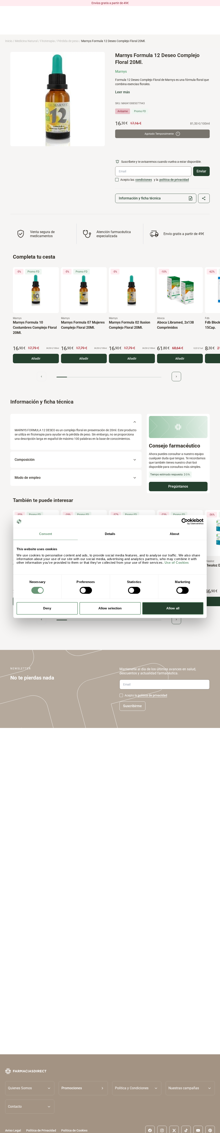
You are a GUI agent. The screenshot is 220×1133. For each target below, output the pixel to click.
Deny (47, 608)
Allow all (172, 608)
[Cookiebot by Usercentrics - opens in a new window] (184, 521)
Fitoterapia (47, 41)
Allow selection (110, 608)
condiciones (143, 179)
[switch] (86, 590)
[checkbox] (117, 179)
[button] (83, 1088)
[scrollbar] (109, 377)
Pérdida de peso (68, 41)
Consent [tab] (45, 534)
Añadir (35, 358)
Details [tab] (110, 534)
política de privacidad (174, 179)
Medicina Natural (26, 41)
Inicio (8, 41)
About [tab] (174, 534)
